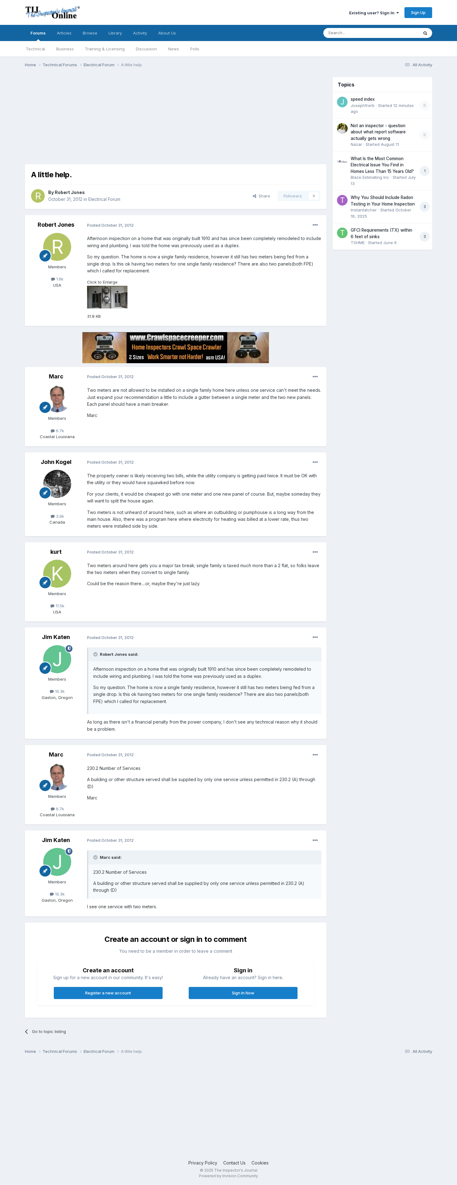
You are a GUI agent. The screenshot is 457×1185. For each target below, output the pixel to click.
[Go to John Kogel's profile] (57, 484)
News (173, 48)
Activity (140, 32)
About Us (167, 32)
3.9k (59, 516)
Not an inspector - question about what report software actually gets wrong (378, 132)
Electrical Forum (104, 199)
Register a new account (108, 992)
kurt (56, 552)
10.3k (59, 691)
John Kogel (56, 462)
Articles (64, 32)
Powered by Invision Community (228, 1175)
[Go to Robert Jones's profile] (38, 196)
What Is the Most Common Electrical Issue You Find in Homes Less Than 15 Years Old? (382, 165)
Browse (90, 32)
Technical (35, 48)
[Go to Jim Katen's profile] (57, 659)
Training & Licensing (105, 48)
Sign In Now (243, 992)
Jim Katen (56, 637)
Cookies (260, 1162)
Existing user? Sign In (372, 12)
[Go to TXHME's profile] (342, 233)
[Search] (425, 33)
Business (65, 48)
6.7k (59, 430)
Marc (56, 376)
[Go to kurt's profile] (57, 574)
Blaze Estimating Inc (370, 177)
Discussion (146, 48)
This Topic (400, 32)
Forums (38, 32)
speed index (363, 99)
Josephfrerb (363, 105)
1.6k (59, 278)
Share (263, 195)
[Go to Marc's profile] (57, 398)
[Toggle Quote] (96, 654)
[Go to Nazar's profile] (342, 128)
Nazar (356, 144)
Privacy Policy (202, 1162)
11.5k (59, 605)
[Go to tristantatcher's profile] (342, 200)
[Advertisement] (138, 120)
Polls (194, 48)
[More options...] (315, 225)
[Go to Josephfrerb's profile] (342, 102)
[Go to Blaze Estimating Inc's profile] (342, 161)
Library (115, 32)
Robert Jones (70, 192)
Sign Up (418, 12)
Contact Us (234, 1162)
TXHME (358, 242)
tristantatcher (364, 209)
